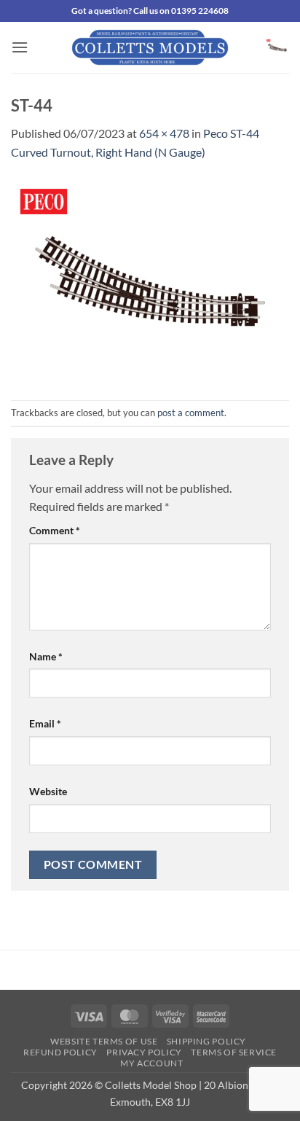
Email (45, 723)
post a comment (190, 412)
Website (48, 791)
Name (46, 656)
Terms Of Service (234, 1052)
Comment (54, 530)
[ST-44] (150, 279)
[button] (19, 47)
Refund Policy (60, 1052)
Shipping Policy (206, 1041)
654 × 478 (164, 133)
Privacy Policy (144, 1052)
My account (151, 1063)
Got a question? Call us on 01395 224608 (150, 10)
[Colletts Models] (150, 47)
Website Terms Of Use (103, 1041)
